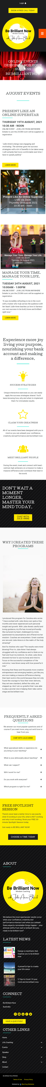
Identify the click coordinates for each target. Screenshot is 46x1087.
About (4, 1062)
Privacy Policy (28, 1079)
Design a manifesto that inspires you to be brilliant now (28, 954)
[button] (10, 165)
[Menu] (42, 33)
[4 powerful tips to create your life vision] (9, 967)
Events (5, 1047)
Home (4, 1037)
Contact (5, 1067)
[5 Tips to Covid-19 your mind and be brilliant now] (9, 980)
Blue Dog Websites (28, 1084)
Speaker (5, 1052)
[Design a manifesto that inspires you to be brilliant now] (9, 952)
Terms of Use (17, 1079)
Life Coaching (7, 1042)
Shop (4, 1057)
